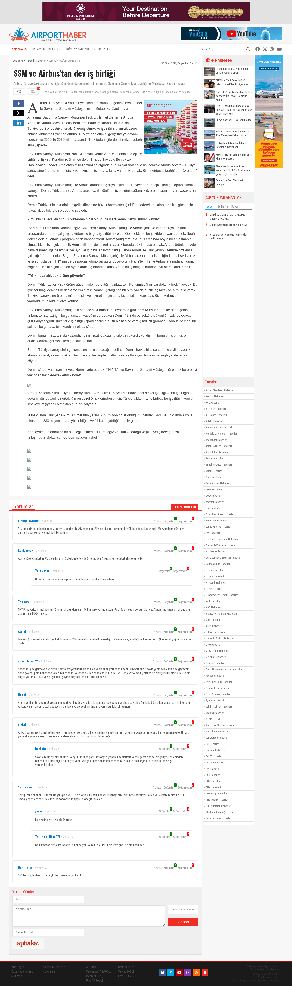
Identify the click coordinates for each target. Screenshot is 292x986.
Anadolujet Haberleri (216, 439)
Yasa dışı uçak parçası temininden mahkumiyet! (228, 236)
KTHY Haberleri (214, 626)
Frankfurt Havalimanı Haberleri (222, 539)
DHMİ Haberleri (214, 489)
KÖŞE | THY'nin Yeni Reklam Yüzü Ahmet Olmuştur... (234, 156)
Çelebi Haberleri (214, 470)
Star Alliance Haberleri (217, 731)
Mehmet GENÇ (94, 976)
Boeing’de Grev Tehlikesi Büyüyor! (229, 182)
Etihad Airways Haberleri (219, 526)
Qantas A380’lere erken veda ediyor (229, 224)
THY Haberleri (213, 787)
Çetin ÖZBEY (125, 967)
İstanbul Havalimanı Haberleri (221, 613)
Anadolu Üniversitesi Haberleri (222, 433)
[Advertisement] (228, 309)
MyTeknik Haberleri (216, 657)
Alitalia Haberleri (214, 421)
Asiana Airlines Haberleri (219, 446)
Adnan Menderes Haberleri (220, 390)
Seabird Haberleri (215, 712)
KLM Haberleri (213, 619)
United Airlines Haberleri (219, 818)
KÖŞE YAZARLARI (77, 49)
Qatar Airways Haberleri (218, 694)
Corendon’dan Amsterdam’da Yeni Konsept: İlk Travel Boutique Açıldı (234, 96)
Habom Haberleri (215, 570)
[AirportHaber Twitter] (265, 49)
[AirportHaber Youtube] (279, 49)
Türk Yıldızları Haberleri (218, 806)
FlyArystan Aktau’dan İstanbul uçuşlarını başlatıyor (232, 144)
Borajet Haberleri (215, 458)
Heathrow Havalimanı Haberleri (222, 595)
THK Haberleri (213, 781)
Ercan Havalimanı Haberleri (220, 514)
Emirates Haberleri (215, 508)
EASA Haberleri (213, 495)
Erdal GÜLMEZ (126, 976)
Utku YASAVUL (94, 980)
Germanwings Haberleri (218, 564)
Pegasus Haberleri (215, 675)
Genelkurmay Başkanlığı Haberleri (223, 557)
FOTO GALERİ (102, 49)
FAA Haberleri (213, 533)
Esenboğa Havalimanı (217, 520)
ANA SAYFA (19, 49)
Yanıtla (156, 521)
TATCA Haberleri (214, 762)
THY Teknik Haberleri (217, 799)
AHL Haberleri (213, 402)
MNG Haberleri (213, 644)
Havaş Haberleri (214, 588)
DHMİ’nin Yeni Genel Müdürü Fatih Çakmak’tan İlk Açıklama (232, 82)
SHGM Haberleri (214, 719)
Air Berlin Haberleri (216, 408)
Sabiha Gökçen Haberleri (219, 706)
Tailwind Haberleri (215, 750)
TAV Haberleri (213, 768)
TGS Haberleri (213, 775)
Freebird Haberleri (215, 551)
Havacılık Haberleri (216, 582)
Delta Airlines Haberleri (218, 483)
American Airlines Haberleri (220, 427)
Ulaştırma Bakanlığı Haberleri (221, 812)
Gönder (183, 922)
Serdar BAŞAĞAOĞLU (99, 971)
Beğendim (169, 521)
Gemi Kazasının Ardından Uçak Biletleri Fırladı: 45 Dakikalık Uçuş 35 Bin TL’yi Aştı (234, 109)
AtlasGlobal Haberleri (217, 452)
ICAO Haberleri (213, 607)
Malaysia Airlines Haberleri (220, 638)
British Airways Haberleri (219, 464)
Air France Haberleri (216, 415)
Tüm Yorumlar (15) (184, 506)
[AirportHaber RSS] (196, 972)
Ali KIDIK (91, 967)
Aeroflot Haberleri (215, 396)
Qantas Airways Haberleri (219, 688)
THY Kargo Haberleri (217, 793)
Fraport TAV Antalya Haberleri (221, 545)
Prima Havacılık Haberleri (219, 681)
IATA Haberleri (213, 601)
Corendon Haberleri (216, 477)
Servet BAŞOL (126, 971)
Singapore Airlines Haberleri (220, 725)
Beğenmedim (185, 521)
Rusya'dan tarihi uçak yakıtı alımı (233, 120)
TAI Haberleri (213, 743)
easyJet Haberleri (215, 501)
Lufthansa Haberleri (216, 632)
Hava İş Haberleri (215, 576)
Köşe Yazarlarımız (22, 971)
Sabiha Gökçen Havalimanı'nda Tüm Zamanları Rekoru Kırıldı (232, 133)
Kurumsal (17, 976)
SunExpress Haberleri (217, 737)
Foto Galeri (49, 971)
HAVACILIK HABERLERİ (46, 49)
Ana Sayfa (17, 967)
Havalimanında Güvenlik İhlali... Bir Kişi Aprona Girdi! (233, 70)
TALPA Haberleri (214, 756)
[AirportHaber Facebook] (257, 49)
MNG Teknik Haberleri (217, 650)
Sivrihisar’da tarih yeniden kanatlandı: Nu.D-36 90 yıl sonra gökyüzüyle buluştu (233, 170)
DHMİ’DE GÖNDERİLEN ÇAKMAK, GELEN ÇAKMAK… (227, 216)
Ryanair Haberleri (215, 700)
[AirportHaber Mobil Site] (205, 972)
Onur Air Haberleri (215, 663)
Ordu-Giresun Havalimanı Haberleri (224, 669)
